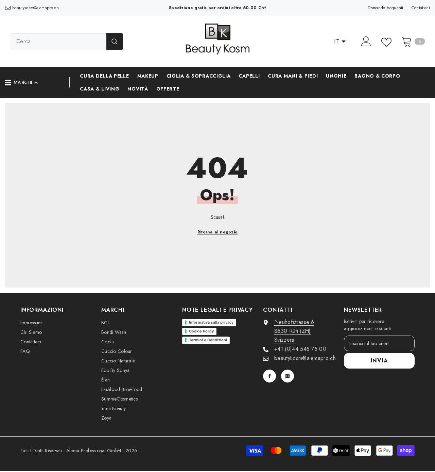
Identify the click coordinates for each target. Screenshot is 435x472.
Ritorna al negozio (217, 232)
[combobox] (58, 41)
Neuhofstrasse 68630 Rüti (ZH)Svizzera (294, 331)
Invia (379, 360)
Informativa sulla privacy (211, 322)
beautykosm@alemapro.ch (35, 8)
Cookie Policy (201, 331)
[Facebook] (269, 376)
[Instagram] (287, 376)
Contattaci (421, 8)
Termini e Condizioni (208, 340)
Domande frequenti (385, 8)
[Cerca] (66, 41)
